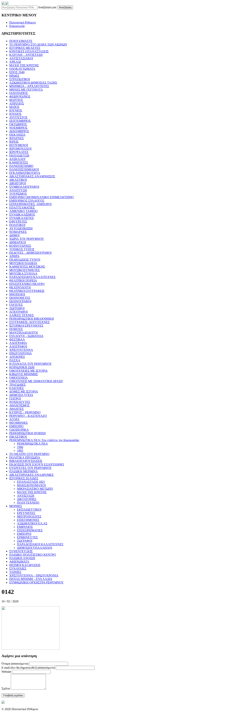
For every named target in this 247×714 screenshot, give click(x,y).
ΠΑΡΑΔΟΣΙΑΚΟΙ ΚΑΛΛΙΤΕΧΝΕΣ (32, 277)
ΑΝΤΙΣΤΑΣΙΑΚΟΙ (21, 58)
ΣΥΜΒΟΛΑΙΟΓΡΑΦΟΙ (24, 186)
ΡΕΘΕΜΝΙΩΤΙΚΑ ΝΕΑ (32, 443)
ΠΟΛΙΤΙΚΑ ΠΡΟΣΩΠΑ (24, 457)
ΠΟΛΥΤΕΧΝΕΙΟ (28, 502)
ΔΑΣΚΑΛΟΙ (17, 159)
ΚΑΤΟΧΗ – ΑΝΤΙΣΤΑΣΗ (26, 54)
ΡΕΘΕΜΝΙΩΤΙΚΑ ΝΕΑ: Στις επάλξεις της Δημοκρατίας (44, 440)
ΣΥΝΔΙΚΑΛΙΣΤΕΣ (21, 218)
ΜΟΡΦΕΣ (15, 506)
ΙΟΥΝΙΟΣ (15, 110)
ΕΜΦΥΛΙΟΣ (25, 527)
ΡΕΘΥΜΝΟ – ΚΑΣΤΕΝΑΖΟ (28, 415)
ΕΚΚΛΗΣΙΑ (17, 134)
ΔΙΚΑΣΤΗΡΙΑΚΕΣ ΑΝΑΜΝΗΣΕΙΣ (32, 176)
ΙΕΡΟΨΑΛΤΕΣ (18, 152)
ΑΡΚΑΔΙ (15, 61)
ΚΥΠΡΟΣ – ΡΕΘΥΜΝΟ (25, 412)
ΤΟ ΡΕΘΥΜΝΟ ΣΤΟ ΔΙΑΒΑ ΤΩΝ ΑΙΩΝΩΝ (38, 44)
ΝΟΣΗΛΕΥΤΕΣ (19, 402)
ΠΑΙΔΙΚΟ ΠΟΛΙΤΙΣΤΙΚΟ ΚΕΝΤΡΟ (32, 554)
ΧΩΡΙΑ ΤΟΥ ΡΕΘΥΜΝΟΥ (26, 238)
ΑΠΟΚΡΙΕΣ (17, 356)
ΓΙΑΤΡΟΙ (15, 398)
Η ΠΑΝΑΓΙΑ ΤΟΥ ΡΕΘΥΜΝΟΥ (30, 363)
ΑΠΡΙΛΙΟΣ (16, 103)
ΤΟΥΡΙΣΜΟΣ (18, 193)
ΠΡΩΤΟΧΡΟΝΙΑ (20, 353)
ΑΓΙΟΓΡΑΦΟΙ (18, 311)
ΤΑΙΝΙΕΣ (15, 572)
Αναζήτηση (65, 7)
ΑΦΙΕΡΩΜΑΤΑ (19, 561)
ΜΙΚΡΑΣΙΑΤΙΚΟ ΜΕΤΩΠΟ (35, 488)
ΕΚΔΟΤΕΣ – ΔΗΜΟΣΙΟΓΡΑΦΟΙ (30, 252)
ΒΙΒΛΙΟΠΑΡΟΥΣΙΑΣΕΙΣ (25, 461)
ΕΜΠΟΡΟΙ (24, 533)
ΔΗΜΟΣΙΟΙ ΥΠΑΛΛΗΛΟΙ (34, 547)
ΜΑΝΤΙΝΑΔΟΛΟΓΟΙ (23, 332)
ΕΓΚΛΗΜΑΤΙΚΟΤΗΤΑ (24, 172)
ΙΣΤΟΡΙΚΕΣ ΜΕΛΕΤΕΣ (24, 48)
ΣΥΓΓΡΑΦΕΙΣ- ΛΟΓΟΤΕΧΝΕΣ (29, 322)
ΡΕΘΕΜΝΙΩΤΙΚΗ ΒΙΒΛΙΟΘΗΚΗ (31, 318)
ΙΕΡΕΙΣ (14, 141)
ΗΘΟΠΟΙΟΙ (17, 294)
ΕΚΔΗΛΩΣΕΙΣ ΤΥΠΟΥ (25, 259)
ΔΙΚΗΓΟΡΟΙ (17, 183)
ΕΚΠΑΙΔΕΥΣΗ (19, 155)
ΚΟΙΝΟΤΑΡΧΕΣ (20, 245)
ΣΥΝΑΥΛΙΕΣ (17, 568)
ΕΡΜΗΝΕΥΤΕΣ (27, 537)
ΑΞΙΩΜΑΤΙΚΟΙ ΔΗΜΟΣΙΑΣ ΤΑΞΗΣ (33, 82)
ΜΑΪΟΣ (14, 107)
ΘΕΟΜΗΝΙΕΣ (18, 422)
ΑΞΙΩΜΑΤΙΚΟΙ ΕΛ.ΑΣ (32, 523)
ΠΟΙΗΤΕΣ (16, 329)
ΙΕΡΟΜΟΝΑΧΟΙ (20, 148)
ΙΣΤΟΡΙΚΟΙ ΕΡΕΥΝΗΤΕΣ (26, 325)
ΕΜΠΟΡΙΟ (16, 426)
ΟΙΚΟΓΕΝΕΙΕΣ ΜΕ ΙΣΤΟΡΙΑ (28, 370)
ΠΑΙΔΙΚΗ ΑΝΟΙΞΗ (22, 558)
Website (6, 671)
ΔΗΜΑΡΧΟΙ (17, 242)
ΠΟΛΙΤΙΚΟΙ (17, 225)
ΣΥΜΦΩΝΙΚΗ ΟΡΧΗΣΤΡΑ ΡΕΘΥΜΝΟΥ (36, 582)
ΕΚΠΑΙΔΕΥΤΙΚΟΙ (29, 509)
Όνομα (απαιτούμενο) (15, 663)
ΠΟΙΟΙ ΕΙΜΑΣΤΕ (20, 41)
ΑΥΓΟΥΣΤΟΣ (18, 117)
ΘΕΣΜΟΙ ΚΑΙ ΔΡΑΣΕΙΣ (24, 565)
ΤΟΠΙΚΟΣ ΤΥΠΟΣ (21, 249)
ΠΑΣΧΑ (14, 360)
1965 (20, 450)
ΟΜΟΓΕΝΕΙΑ (18, 377)
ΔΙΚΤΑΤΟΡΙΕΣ (26, 499)
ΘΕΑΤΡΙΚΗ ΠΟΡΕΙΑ (23, 280)
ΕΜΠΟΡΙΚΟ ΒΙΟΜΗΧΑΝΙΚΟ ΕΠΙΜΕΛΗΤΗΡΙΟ (41, 197)
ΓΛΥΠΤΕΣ (16, 304)
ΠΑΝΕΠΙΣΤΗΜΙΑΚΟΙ (24, 169)
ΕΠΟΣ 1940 (17, 72)
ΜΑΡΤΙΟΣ (16, 100)
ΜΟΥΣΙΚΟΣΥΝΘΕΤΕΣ (24, 270)
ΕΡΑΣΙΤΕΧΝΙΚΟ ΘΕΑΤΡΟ (27, 284)
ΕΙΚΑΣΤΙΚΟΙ (18, 436)
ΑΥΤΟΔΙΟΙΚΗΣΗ (21, 228)
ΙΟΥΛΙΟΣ (15, 113)
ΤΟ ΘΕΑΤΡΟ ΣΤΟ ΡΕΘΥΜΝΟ (29, 454)
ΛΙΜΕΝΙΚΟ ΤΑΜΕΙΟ (23, 211)
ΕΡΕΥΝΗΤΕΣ (26, 513)
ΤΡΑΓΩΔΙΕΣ (17, 384)
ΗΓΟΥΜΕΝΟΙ (18, 145)
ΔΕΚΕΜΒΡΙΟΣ (19, 131)
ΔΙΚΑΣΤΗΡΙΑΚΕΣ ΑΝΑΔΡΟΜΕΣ (31, 474)
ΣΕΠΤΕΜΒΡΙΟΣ (20, 120)
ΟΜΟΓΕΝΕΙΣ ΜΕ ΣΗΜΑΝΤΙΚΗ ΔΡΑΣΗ (36, 381)
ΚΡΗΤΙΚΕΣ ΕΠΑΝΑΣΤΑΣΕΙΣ (29, 51)
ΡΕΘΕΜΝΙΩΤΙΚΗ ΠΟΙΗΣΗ (27, 433)
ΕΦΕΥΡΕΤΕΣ (18, 221)
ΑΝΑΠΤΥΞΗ (18, 190)
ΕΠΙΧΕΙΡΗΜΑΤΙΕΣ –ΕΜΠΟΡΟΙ (30, 204)
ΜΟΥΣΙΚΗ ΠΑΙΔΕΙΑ (23, 263)
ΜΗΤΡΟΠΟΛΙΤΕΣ (29, 516)
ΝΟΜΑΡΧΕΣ (18, 232)
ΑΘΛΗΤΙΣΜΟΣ (19, 405)
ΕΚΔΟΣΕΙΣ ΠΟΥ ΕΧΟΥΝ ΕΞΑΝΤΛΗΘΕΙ (36, 464)
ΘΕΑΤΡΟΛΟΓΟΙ (20, 287)
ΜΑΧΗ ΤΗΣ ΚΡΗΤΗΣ (24, 65)
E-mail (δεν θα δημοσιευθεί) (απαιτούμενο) (28, 667)
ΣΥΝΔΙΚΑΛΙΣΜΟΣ (22, 214)
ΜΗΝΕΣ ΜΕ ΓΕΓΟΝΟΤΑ (26, 89)
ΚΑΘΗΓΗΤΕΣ (18, 162)
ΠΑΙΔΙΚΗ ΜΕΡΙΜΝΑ (23, 471)
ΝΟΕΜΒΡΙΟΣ (18, 127)
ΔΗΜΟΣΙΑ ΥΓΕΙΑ (21, 395)
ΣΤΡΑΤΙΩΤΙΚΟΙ (19, 79)
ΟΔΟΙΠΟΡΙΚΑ (19, 429)
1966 (20, 447)
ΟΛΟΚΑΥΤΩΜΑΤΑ (22, 68)
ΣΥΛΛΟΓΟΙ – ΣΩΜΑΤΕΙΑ (26, 336)
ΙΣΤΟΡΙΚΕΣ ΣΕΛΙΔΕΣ (23, 478)
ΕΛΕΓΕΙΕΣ (16, 388)
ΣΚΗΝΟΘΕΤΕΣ (19, 297)
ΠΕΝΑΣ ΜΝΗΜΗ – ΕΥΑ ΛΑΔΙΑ (30, 579)
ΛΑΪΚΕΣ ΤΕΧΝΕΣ (21, 315)
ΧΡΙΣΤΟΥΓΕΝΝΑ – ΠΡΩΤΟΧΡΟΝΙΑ (33, 575)
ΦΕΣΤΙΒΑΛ (17, 339)
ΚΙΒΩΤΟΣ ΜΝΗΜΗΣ (23, 374)
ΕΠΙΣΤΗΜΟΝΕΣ (28, 520)
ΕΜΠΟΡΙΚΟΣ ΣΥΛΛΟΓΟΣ (26, 200)
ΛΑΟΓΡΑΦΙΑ (18, 343)
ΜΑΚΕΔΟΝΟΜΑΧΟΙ (31, 485)
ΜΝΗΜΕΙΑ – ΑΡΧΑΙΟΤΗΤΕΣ (29, 86)
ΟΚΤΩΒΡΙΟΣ (18, 124)
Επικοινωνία (17, 26)
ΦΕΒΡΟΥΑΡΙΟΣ (19, 96)
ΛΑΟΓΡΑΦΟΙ (18, 346)
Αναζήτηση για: (47, 7)
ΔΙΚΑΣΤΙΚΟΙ (18, 179)
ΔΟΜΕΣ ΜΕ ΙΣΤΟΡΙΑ (23, 391)
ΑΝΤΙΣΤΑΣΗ (25, 495)
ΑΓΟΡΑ (14, 419)
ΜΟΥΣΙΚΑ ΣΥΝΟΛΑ (23, 273)
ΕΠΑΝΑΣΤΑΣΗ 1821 (31, 481)
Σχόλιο (6, 688)
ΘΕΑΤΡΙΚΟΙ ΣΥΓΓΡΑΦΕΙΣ (26, 291)
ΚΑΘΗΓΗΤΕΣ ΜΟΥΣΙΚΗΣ (27, 266)
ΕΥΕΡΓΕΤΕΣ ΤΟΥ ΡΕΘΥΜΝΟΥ (30, 468)
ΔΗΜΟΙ (14, 235)
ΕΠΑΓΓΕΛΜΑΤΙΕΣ (22, 207)
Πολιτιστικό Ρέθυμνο (22, 22)
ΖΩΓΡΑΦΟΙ (17, 308)
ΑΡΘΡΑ (14, 256)
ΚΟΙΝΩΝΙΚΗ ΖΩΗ (22, 367)
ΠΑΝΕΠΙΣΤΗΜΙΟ (21, 166)
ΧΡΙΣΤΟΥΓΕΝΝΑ (21, 350)
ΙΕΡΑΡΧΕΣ (16, 138)
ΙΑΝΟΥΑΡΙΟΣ (18, 93)
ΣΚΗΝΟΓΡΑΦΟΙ (20, 301)
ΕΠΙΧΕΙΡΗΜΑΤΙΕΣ (30, 530)
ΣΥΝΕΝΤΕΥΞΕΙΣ (21, 551)
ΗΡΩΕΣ (14, 75)
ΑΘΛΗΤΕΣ (16, 409)
